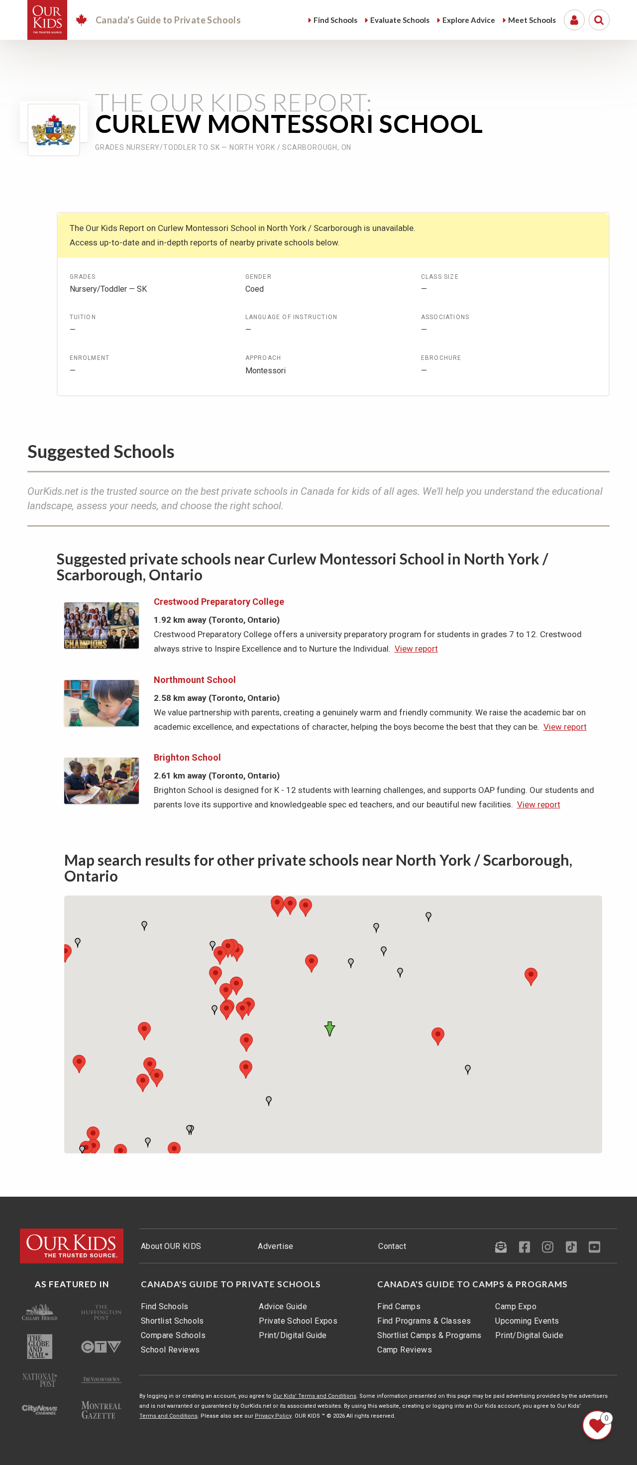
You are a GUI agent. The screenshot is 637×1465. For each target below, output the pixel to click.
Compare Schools (173, 1335)
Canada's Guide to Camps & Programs (472, 1284)
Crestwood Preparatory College (219, 601)
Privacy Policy (273, 1416)
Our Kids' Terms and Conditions (314, 1396)
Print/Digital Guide (293, 1335)
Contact (392, 1246)
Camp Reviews (404, 1349)
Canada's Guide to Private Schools (231, 1284)
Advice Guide (283, 1306)
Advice (468, 19)
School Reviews (170, 1349)
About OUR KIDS (171, 1246)
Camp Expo (515, 1306)
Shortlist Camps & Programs (429, 1335)
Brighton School (187, 757)
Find (335, 19)
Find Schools (165, 1306)
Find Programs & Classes (424, 1321)
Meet (532, 19)
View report (416, 649)
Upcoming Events (527, 1321)
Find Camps (399, 1306)
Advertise (276, 1246)
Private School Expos (298, 1321)
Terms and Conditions (168, 1416)
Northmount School (195, 680)
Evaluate (399, 19)
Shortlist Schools (172, 1321)
